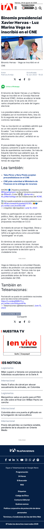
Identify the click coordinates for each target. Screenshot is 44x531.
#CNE (39, 196)
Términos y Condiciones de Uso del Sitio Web (22, 517)
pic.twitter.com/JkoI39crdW (13, 205)
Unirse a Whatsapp (12, 86)
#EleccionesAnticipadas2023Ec (18, 203)
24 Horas (22, 476)
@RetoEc (8, 194)
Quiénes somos (22, 504)
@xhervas (28, 194)
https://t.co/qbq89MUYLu (12, 301)
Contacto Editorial (22, 500)
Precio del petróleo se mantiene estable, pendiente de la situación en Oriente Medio (21, 427)
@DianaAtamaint (8, 192)
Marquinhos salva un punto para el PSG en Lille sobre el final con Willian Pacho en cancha (22, 400)
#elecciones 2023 (11, 314)
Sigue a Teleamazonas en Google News (22, 468)
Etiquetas (22, 491)
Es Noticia (11, 363)
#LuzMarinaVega (8, 196)
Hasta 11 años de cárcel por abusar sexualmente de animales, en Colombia (20, 385)
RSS (22, 485)
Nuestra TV (13, 331)
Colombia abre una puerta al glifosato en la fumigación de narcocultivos (21, 413)
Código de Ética (22, 495)
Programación (22, 472)
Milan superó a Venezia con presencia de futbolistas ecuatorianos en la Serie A (21, 373)
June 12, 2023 (31, 208)
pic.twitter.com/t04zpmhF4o (13, 303)
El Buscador (22, 480)
